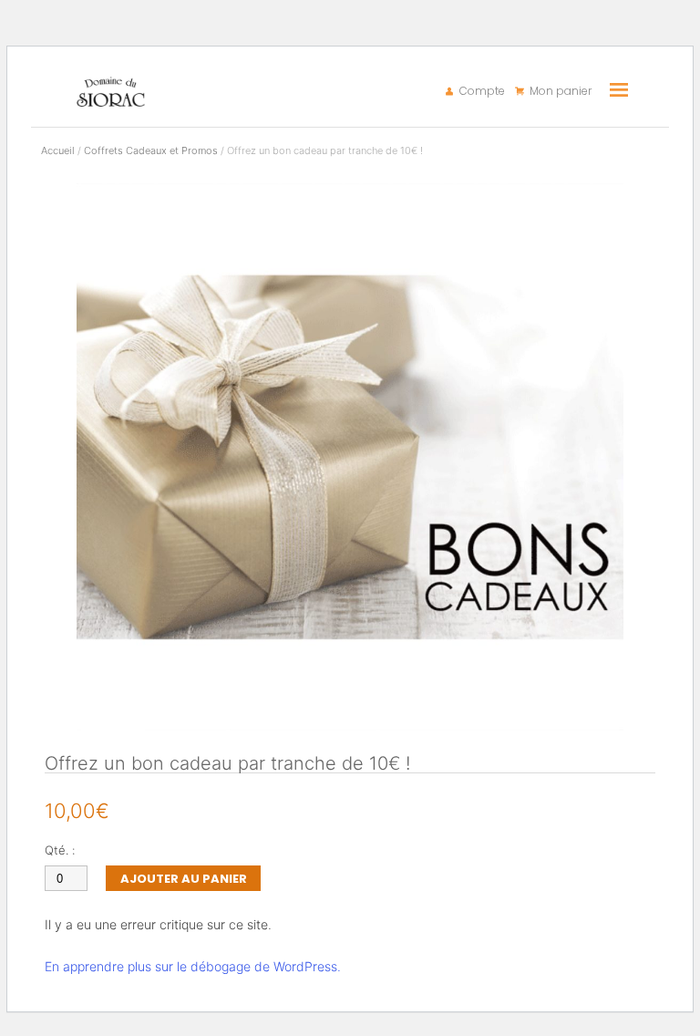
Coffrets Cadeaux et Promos (151, 150)
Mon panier (561, 91)
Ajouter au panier (183, 878)
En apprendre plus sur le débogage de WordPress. (193, 966)
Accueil (58, 150)
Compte (482, 91)
